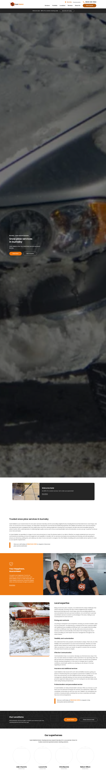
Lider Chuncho (21, 767)
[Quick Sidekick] (17, 4)
